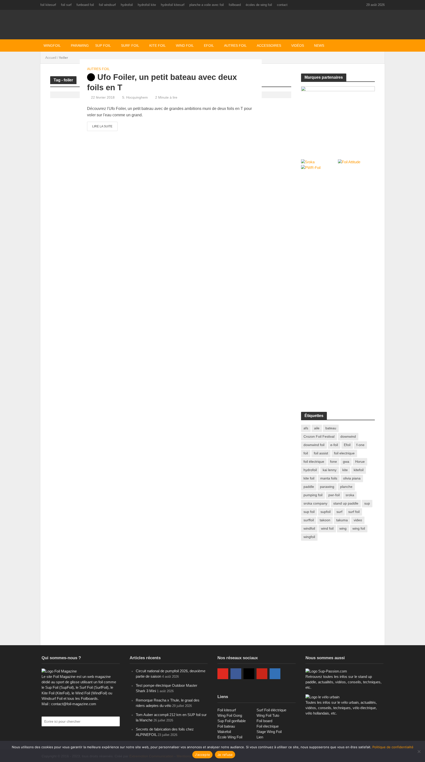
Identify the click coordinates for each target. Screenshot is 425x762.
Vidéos (297, 45)
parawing (327, 487)
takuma (342, 520)
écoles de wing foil (259, 5)
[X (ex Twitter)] (288, 673)
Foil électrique (268, 726)
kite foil (309, 478)
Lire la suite (102, 126)
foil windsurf (107, 5)
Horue (360, 461)
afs (306, 428)
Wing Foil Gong (229, 715)
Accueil (50, 58)
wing (343, 528)
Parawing (80, 45)
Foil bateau (226, 726)
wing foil (358, 528)
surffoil (309, 520)
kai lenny (329, 470)
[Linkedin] (275, 673)
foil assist (321, 453)
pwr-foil (334, 495)
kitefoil (359, 470)
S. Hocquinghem (135, 97)
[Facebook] (235, 673)
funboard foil (85, 5)
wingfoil (309, 537)
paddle (309, 487)
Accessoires (269, 45)
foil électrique (314, 461)
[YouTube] (222, 673)
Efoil (209, 45)
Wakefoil (224, 732)
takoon (325, 520)
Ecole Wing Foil (229, 737)
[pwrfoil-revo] (338, 117)
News (319, 45)
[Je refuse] (418, 751)
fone (333, 461)
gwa (346, 461)
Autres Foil (235, 45)
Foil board (264, 721)
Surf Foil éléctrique (271, 710)
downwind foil (314, 445)
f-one (360, 445)
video (358, 520)
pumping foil (313, 495)
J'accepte (202, 755)
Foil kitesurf (226, 710)
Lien (260, 737)
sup (367, 503)
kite (345, 470)
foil (306, 453)
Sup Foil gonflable (231, 721)
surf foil (354, 512)
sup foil (309, 512)
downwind (348, 436)
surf (339, 512)
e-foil (334, 445)
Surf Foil (130, 45)
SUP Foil (103, 45)
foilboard (235, 5)
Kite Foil (157, 45)
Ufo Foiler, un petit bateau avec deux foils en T (162, 82)
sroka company (315, 503)
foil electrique (344, 453)
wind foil (327, 528)
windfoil (309, 528)
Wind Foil (185, 45)
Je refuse (225, 755)
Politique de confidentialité (392, 747)
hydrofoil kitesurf (172, 5)
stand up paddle (345, 503)
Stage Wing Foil (269, 732)
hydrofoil (127, 5)
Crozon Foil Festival (319, 436)
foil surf (66, 5)
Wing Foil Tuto (268, 715)
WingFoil (52, 45)
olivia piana (352, 478)
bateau (330, 428)
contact (282, 5)
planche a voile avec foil (206, 5)
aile (316, 428)
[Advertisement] (338, 211)
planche (346, 487)
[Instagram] (248, 673)
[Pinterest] (262, 673)
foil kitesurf (48, 5)
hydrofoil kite (147, 5)
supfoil (325, 512)
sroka (350, 495)
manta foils (328, 478)
